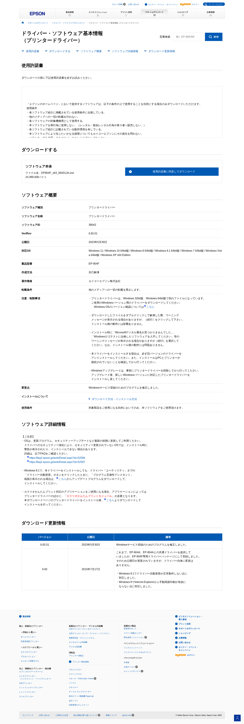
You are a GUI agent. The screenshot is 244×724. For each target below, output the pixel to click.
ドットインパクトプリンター (31, 687)
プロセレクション (28, 656)
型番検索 (165, 36)
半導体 (126, 662)
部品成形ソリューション (134, 637)
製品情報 (27, 616)
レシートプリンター (27, 692)
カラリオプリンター (29, 652)
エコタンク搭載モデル (30, 661)
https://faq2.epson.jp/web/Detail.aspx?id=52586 (57, 457)
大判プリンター (25, 683)
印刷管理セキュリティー (79, 705)
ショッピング (185, 633)
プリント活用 (185, 624)
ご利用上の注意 (61, 715)
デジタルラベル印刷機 (78, 642)
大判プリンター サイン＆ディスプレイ (84, 629)
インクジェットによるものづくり (137, 652)
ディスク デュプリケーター (80, 692)
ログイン (195, 4)
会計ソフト (73, 701)
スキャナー (73, 687)
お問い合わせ (133, 4)
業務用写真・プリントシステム (81, 638)
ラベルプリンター (26, 696)
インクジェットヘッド (133, 648)
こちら (150, 306)
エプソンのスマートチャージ (31, 672)
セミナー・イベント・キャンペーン (162, 4)
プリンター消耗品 (76, 656)
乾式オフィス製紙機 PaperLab (81, 696)
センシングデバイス (132, 671)
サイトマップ (27, 715)
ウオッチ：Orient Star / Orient (81, 679)
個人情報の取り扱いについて (86, 715)
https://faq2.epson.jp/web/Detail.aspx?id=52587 (57, 462)
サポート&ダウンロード (189, 628)
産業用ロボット (130, 629)
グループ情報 (117, 4)
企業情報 (183, 638)
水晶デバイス (129, 667)
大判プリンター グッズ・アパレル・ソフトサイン (89, 633)
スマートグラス (75, 674)
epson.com (126, 715)
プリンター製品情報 (80, 662)
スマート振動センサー (133, 633)
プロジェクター (75, 670)
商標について (111, 715)
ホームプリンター (28, 637)
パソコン (72, 683)
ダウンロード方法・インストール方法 (114, 399)
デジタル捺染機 (75, 647)
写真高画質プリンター (30, 641)
